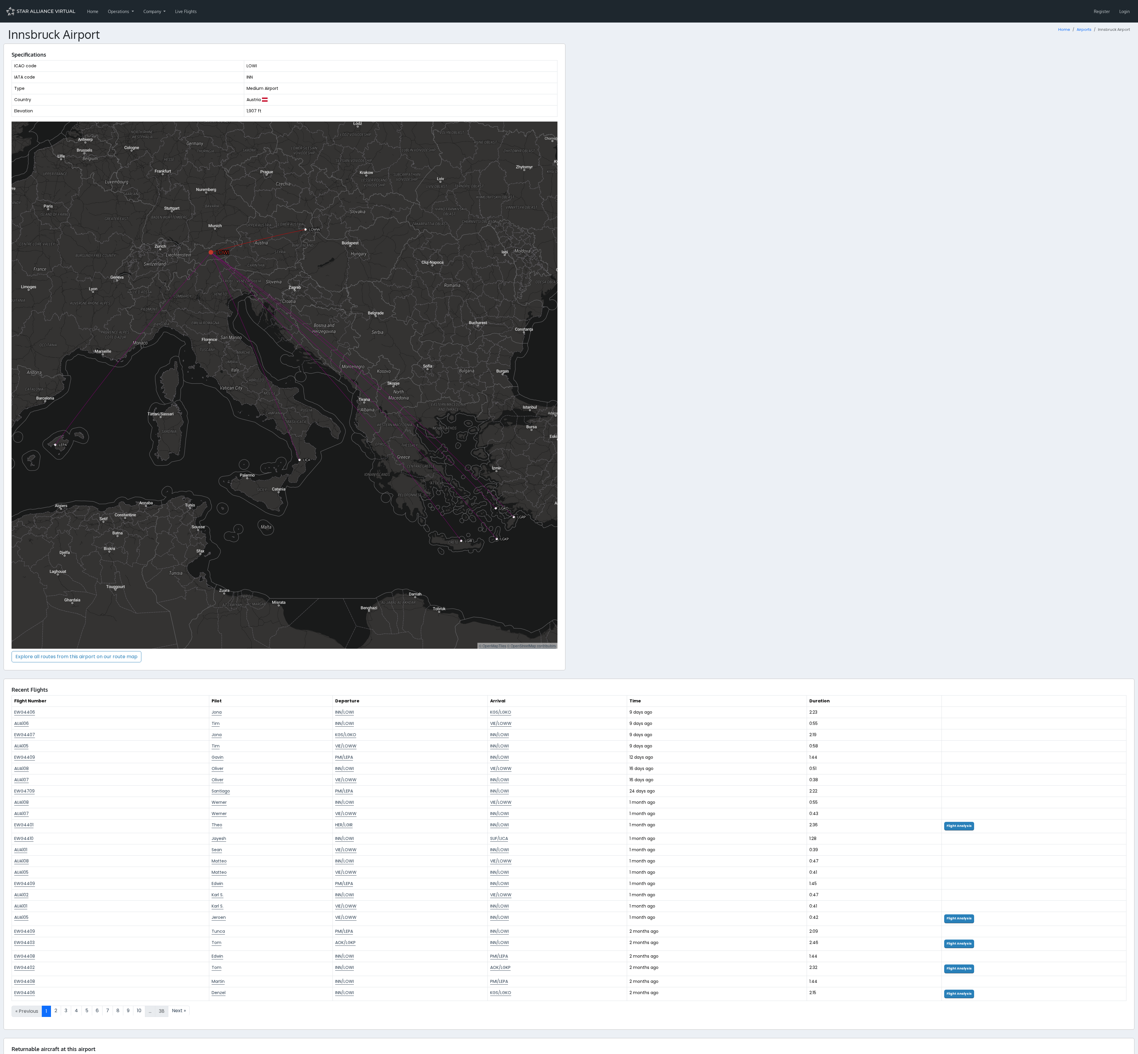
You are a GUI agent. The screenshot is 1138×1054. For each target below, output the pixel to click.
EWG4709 (24, 791)
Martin (218, 981)
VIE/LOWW (501, 723)
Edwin (217, 883)
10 (139, 1010)
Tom (216, 942)
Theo (217, 825)
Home (92, 11)
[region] (284, 385)
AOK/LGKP (345, 942)
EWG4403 (24, 942)
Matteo (219, 861)
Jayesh (219, 838)
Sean (217, 850)
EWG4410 (23, 838)
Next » (179, 1010)
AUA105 (21, 746)
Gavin (217, 757)
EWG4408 (24, 956)
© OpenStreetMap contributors (531, 645)
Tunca (218, 931)
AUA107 (21, 780)
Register (1102, 11)
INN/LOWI (344, 712)
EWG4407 (24, 735)
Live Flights (186, 11)
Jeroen (219, 917)
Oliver (217, 768)
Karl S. (217, 895)
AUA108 (21, 768)
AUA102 (21, 895)
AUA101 (20, 850)
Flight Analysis (959, 826)
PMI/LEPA (344, 757)
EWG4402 (24, 967)
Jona (217, 712)
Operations (119, 11)
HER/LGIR (344, 825)
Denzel (219, 993)
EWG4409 (24, 757)
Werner (219, 802)
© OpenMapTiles (492, 645)
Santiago (221, 791)
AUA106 (21, 723)
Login (1124, 11)
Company (152, 11)
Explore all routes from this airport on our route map (76, 656)
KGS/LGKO (500, 712)
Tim (216, 723)
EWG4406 (24, 712)
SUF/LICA (499, 838)
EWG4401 (23, 825)
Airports (1084, 29)
